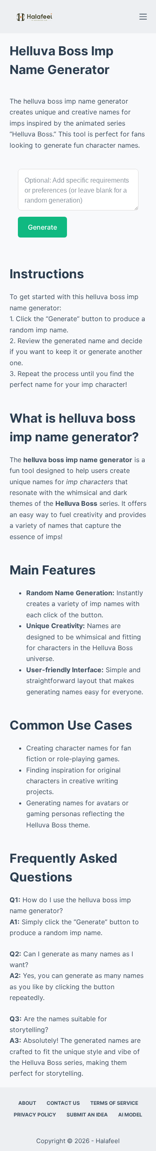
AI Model (130, 1114)
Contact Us (63, 1103)
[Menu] (143, 16)
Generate (42, 227)
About (27, 1103)
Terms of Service (114, 1103)
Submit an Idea (87, 1114)
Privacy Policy (35, 1114)
